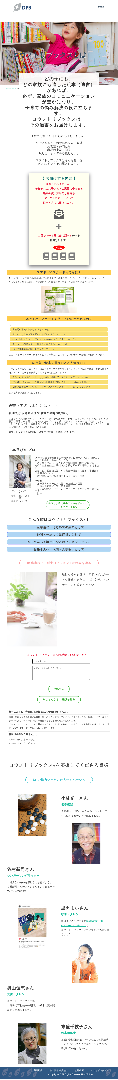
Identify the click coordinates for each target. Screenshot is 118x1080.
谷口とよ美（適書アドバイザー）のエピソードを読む (67, 505)
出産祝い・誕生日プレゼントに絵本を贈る (60, 562)
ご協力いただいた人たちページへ (61, 779)
